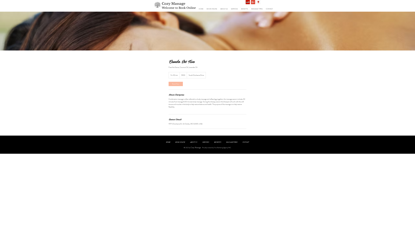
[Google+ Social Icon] (253, 2)
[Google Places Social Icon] (258, 2)
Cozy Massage (173, 4)
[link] (176, 84)
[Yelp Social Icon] (248, 2)
